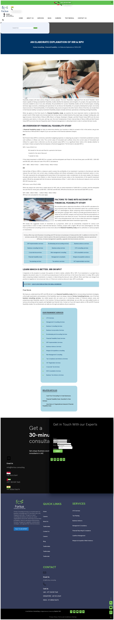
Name (55, 438)
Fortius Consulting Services (81, 296)
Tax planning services (35, 261)
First (68, 440)
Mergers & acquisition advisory (81, 257)
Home (21, 18)
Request (55, 448)
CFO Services (50, 318)
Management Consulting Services (55, 322)
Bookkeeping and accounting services (58, 243)
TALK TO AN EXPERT (21, 529)
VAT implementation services (81, 261)
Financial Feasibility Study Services (55, 338)
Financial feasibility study (35, 257)
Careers (58, 18)
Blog (49, 18)
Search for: (16, 28)
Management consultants (58, 257)
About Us (30, 18)
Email (55, 443)
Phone (55, 445)
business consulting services (32, 298)
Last (68, 442)
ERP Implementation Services (54, 342)
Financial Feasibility (51, 47)
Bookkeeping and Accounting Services (56, 334)
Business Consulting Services (54, 326)
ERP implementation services (35, 243)
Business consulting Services (35, 248)
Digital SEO (57, 611)
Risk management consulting (58, 252)
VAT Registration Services (53, 363)
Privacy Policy (53, 617)
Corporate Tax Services (53, 367)
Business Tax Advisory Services (55, 375)
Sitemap (74, 617)
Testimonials (46, 526)
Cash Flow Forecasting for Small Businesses (46, 284)
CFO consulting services (81, 248)
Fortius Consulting (38, 47)
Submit (58, 451)
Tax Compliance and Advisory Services (57, 359)
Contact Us (82, 18)
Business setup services (58, 248)
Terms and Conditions (64, 617)
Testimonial (69, 18)
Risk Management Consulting (54, 354)
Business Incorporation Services (55, 330)
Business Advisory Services (53, 346)
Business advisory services (81, 243)
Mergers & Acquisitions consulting (55, 350)
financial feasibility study (55, 113)
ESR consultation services (81, 252)
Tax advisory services (58, 261)
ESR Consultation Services (53, 371)
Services (40, 18)
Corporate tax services (35, 252)
